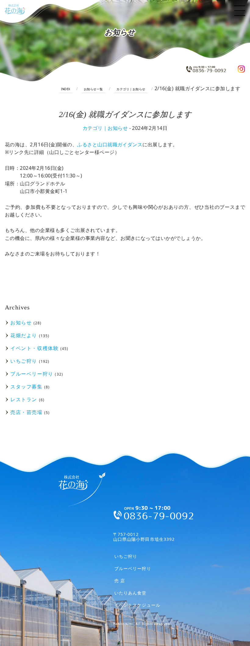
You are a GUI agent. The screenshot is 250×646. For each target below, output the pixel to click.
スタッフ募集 (26, 386)
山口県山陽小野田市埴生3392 (144, 536)
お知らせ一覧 (93, 89)
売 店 (119, 581)
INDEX (65, 89)
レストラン (23, 399)
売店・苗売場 (26, 412)
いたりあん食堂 (130, 593)
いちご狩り (23, 361)
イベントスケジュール (137, 605)
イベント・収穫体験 (34, 348)
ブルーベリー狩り (31, 373)
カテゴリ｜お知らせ (130, 89)
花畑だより (23, 335)
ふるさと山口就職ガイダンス (109, 144)
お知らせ (21, 322)
